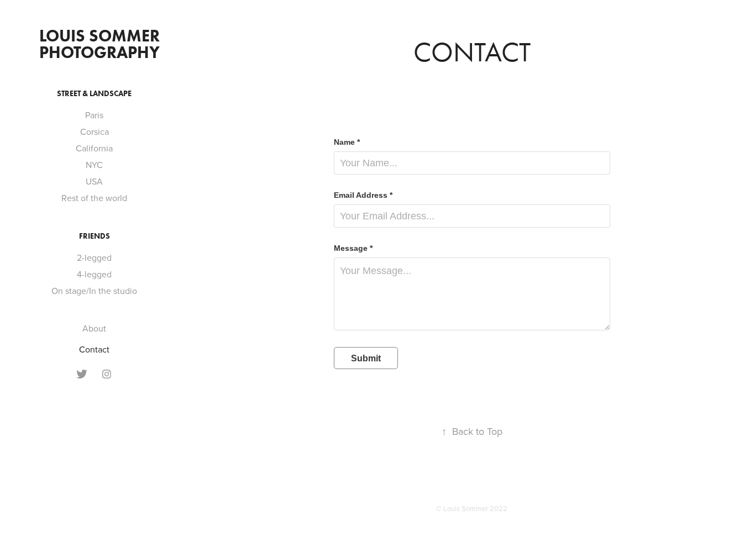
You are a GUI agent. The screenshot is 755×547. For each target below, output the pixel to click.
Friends (94, 236)
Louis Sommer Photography (101, 43)
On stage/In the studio (94, 291)
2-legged (94, 257)
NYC (94, 165)
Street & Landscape (94, 93)
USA (94, 181)
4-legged (94, 274)
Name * (347, 142)
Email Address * (363, 195)
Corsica (94, 131)
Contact (94, 349)
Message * (353, 248)
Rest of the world (94, 198)
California (94, 148)
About (94, 328)
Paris (94, 115)
